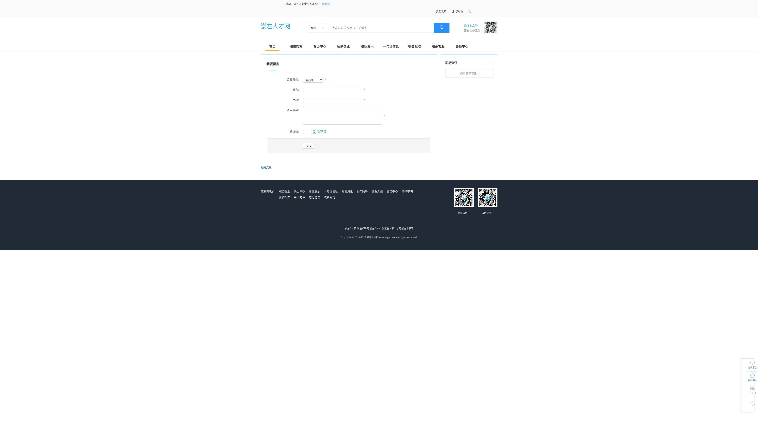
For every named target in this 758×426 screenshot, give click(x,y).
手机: (296, 100)
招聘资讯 (347, 191)
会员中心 (462, 46)
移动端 (459, 11)
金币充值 (299, 197)
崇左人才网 (275, 25)
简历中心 (319, 46)
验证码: (294, 132)
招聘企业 (343, 46)
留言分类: (293, 79)
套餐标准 (284, 197)
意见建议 (314, 197)
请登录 (326, 4)
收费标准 (414, 46)
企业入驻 (377, 191)
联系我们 (329, 197)
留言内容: (293, 110)
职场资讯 (367, 46)
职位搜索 (296, 46)
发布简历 (362, 191)
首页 (272, 46)
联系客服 (438, 46)
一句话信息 (391, 46)
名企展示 (314, 191)
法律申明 (407, 191)
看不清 (322, 131)
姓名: (296, 90)
